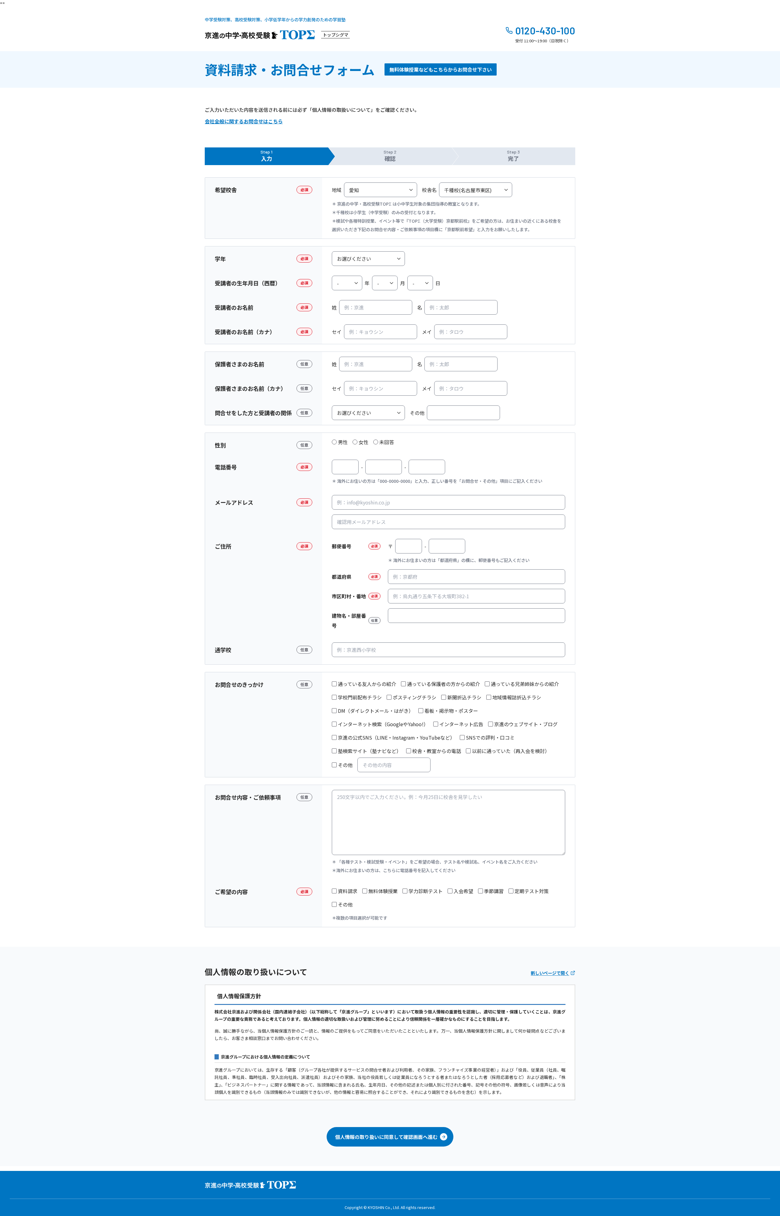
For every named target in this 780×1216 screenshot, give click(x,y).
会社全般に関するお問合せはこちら (244, 121)
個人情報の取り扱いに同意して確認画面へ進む (386, 1136)
